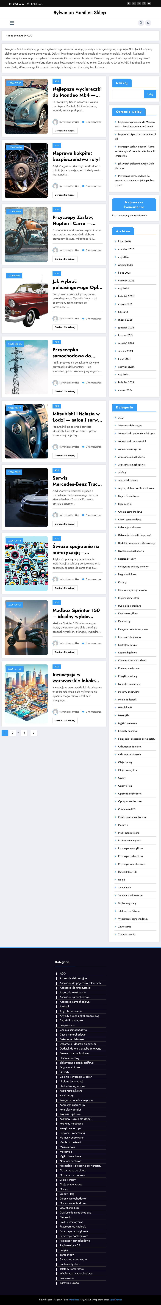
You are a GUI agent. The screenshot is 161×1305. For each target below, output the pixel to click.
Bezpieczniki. (125, 504)
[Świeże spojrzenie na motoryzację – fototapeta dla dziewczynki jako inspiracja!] (26, 563)
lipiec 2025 (124, 273)
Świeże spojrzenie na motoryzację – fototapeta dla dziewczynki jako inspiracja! (76, 549)
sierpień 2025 (125, 265)
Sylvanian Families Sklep (79, 12)
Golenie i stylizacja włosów (132, 590)
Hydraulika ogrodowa (129, 606)
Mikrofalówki (125, 707)
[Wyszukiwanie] (141, 22)
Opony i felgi (125, 786)
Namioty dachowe (127, 731)
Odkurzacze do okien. (130, 746)
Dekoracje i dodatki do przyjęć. (135, 535)
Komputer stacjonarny (129, 637)
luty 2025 (123, 312)
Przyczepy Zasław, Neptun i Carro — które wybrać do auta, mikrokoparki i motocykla (77, 220)
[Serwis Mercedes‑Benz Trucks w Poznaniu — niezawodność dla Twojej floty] (26, 497)
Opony (121, 778)
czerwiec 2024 (126, 367)
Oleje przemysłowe (128, 770)
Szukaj (122, 83)
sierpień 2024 (125, 351)
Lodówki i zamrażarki (129, 684)
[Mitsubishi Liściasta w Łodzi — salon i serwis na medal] (26, 431)
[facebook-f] (128, 3)
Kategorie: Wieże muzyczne (133, 629)
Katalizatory (124, 621)
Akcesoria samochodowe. (131, 464)
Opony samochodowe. (130, 801)
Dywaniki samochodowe (131, 551)
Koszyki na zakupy (127, 676)
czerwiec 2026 (126, 249)
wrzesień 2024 (126, 343)
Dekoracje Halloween (129, 527)
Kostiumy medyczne (128, 668)
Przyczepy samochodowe (131, 864)
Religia (121, 879)
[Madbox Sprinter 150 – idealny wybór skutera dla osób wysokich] (26, 627)
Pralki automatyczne (128, 833)
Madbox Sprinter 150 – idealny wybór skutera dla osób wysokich (76, 613)
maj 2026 (123, 257)
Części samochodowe (129, 519)
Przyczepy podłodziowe (130, 856)
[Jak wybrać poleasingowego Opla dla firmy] (26, 300)
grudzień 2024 (126, 327)
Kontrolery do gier (127, 645)
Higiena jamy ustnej (128, 598)
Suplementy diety (127, 903)
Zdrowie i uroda (126, 934)
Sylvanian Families (69, 122)
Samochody (124, 887)
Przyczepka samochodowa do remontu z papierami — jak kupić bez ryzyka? (75, 353)
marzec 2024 (125, 390)
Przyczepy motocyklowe (130, 848)
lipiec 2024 (124, 359)
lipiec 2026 (124, 241)
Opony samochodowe (130, 793)
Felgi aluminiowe (127, 574)
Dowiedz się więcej (65, 130)
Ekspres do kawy (127, 559)
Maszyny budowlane (128, 692)
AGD (57, 81)
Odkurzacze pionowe (129, 754)
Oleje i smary (125, 762)
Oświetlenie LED (127, 809)
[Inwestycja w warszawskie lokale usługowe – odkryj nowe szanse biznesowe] (26, 693)
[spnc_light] (148, 23)
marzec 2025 (125, 304)
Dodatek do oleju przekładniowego (136, 543)
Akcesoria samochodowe (131, 457)
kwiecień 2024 (126, 382)
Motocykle (123, 715)
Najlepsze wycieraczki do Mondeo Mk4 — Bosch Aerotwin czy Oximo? (77, 92)
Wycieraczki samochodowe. (133, 919)
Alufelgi (122, 472)
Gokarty (122, 582)
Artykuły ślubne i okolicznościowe (136, 488)
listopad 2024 (125, 335)
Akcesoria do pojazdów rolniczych (136, 433)
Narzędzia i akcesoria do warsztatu (136, 739)
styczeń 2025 (125, 320)
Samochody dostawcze (130, 895)
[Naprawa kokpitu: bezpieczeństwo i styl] (26, 170)
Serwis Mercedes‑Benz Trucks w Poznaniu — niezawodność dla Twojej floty (77, 481)
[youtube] (149, 3)
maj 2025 (123, 288)
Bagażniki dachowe (128, 496)
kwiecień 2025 (126, 296)
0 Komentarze (93, 122)
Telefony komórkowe (129, 911)
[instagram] (144, 3)
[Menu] (12, 23)
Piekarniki (123, 825)
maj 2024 (123, 374)
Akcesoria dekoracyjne (130, 425)
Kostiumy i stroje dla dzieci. (132, 660)
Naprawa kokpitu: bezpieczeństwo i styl (76, 156)
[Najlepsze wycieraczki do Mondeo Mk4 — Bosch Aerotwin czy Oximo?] (26, 106)
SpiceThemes (116, 1299)
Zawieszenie (124, 926)
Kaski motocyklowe (128, 613)
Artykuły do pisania (128, 480)
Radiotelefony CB (127, 872)
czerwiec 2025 (126, 280)
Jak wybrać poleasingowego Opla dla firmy (77, 284)
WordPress (74, 1299)
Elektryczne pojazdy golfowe (133, 566)
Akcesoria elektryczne (129, 449)
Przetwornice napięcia (130, 840)
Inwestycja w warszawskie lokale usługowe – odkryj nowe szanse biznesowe (74, 677)
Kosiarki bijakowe (127, 652)
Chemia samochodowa (130, 512)
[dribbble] (139, 3)
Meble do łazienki (127, 699)
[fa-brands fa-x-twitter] (134, 3)
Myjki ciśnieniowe (127, 723)
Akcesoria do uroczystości (132, 441)
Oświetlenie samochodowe (132, 817)
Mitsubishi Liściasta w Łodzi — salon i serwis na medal (77, 417)
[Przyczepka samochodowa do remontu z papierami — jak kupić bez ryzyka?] (26, 367)
